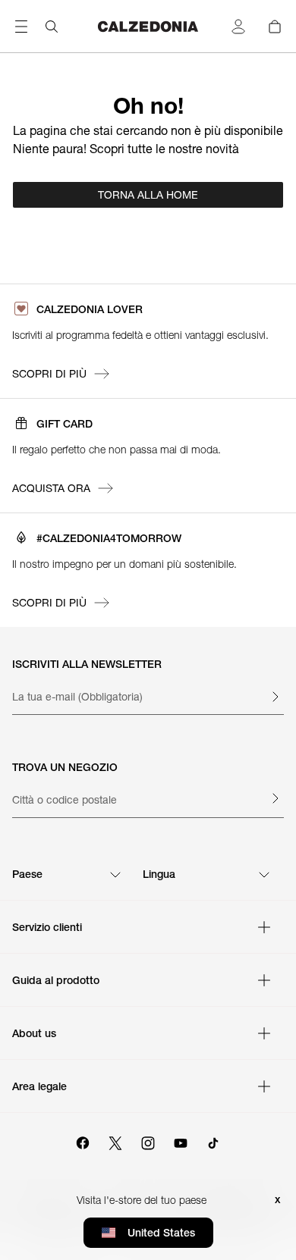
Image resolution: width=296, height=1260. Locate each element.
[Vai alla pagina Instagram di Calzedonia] (148, 1141)
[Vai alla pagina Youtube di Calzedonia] (180, 1141)
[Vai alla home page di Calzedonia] (148, 26)
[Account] (238, 26)
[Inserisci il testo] (275, 697)
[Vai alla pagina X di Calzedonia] (115, 1141)
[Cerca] (52, 26)
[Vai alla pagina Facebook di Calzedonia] (83, 1141)
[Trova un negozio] (275, 798)
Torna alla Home (148, 195)
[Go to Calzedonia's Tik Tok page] (213, 1141)
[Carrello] (275, 26)
